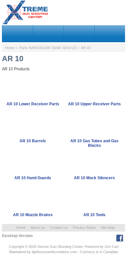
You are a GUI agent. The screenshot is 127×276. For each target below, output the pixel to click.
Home (9, 48)
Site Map (108, 228)
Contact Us (59, 228)
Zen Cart (112, 247)
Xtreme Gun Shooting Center (60, 247)
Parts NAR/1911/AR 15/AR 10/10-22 (47, 48)
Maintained (17, 252)
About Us (38, 228)
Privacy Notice (84, 228)
